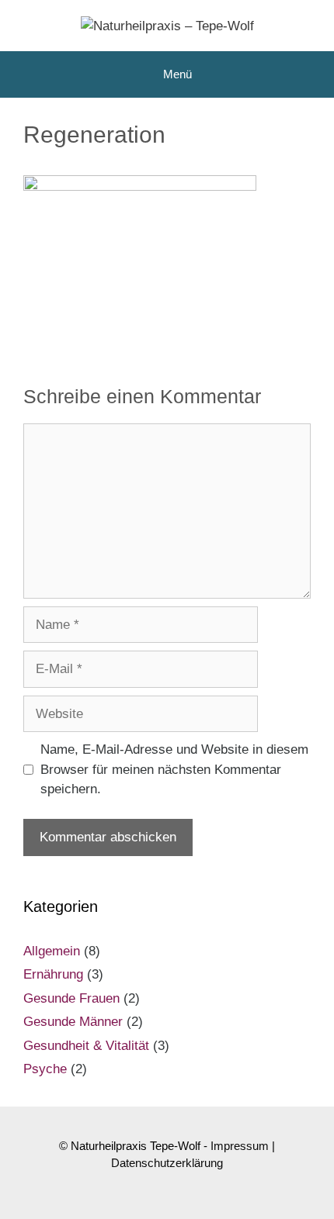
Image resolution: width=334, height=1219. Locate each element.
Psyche (45, 1069)
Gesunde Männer (73, 1021)
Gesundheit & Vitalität (86, 1045)
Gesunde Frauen (71, 998)
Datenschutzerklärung (167, 1162)
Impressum (239, 1145)
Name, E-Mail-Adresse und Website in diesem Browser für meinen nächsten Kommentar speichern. (174, 769)
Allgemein (51, 951)
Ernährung (53, 974)
